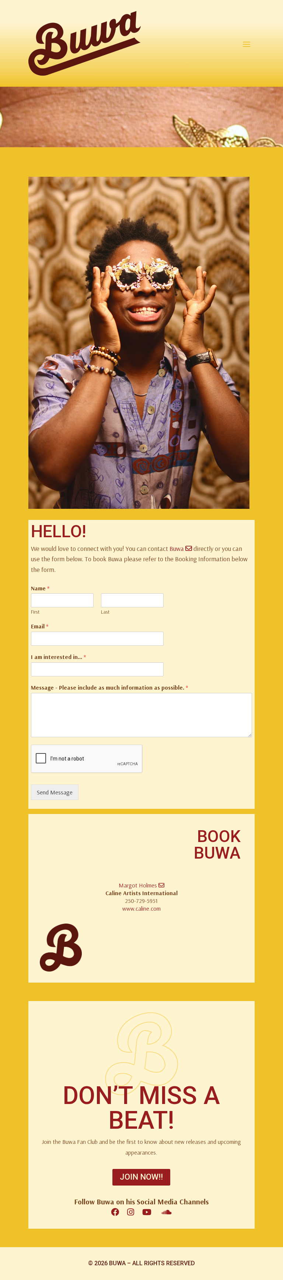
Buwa (177, 548)
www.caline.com (141, 908)
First (35, 612)
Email (39, 626)
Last (105, 612)
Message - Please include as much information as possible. (109, 687)
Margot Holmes (138, 885)
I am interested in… (58, 656)
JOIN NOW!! (141, 1176)
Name (40, 588)
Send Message (55, 792)
